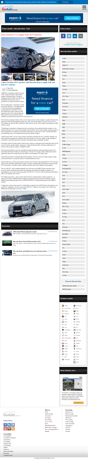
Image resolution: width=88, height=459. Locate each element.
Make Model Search (50, 425)
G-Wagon (65, 165)
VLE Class (65, 272)
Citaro (64, 86)
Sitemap (47, 431)
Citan (63, 82)
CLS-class (65, 106)
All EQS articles (66, 289)
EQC (63, 127)
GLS (63, 196)
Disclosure (6, 453)
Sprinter (64, 237)
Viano (64, 258)
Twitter (73, 44)
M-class (64, 203)
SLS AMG (65, 234)
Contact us (6, 449)
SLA (63, 220)
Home (46, 412)
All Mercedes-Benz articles (69, 286)
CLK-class (65, 103)
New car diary (69, 419)
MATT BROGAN (13, 90)
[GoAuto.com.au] (8, 11)
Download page (78, 402)
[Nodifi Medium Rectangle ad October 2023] (42, 114)
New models (48, 419)
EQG (63, 131)
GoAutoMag (6, 441)
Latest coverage (49, 414)
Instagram (79, 44)
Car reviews (48, 416)
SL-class (64, 217)
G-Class (64, 158)
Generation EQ (66, 168)
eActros (64, 113)
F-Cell (64, 148)
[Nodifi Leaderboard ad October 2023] (44, 22)
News (46, 423)
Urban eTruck (66, 244)
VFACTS (67, 427)
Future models (48, 421)
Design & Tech (7, 443)
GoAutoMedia (7, 436)
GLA (63, 175)
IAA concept (65, 199)
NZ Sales (67, 429)
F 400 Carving (66, 144)
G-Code (64, 162)
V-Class (64, 251)
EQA (63, 120)
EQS (63, 134)
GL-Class (65, 172)
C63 (63, 79)
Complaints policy (8, 455)
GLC (63, 182)
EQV (63, 137)
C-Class (64, 75)
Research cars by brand (71, 416)
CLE (63, 100)
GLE (63, 186)
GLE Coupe (65, 189)
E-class (64, 110)
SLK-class (65, 227)
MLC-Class (65, 206)
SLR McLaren (66, 230)
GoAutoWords (7, 445)
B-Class (64, 72)
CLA (63, 93)
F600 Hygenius (66, 151)
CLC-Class (65, 96)
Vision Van (65, 265)
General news (68, 425)
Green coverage (69, 421)
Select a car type (69, 414)
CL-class (64, 89)
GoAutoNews (7, 439)
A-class (64, 58)
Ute (63, 248)
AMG (63, 62)
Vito (63, 268)
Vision (64, 261)
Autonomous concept (68, 69)
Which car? (68, 418)
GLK (63, 193)
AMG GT (65, 65)
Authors (5, 447)
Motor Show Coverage (51, 427)
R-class (64, 210)
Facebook (67, 44)
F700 (63, 155)
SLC (63, 223)
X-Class (64, 275)
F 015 (63, 141)
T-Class (64, 241)
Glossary (67, 431)
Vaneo (64, 254)
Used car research (69, 423)
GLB (63, 179)
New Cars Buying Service (51, 429)
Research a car (69, 412)
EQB (63, 124)
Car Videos (48, 418)
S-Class (64, 213)
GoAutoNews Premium (9, 438)
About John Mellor (8, 451)
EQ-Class (65, 117)
